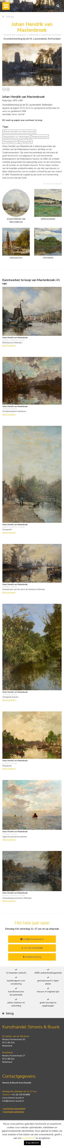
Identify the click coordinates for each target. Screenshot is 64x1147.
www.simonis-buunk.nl (13, 1097)
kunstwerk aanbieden (13, 1111)
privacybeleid (28, 1138)
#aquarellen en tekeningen (16, 136)
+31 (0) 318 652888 (33, 948)
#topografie (25, 141)
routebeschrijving (32, 956)
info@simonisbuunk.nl (33, 939)
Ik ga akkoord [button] (32, 1142)
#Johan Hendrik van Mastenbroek (19, 131)
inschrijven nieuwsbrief (14, 1108)
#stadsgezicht (10, 141)
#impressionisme (40, 136)
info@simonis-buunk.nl (13, 1100)
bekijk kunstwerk (8, 345)
